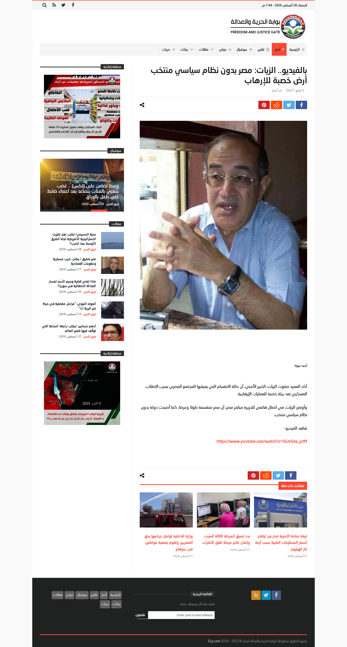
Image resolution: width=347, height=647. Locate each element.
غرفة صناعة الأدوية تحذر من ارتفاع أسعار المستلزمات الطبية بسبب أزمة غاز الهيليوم (281, 542)
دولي (69, 595)
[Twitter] (63, 5)
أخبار (274, 90)
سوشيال (82, 595)
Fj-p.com (214, 641)
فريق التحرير (112, 203)
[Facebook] (72, 5)
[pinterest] (264, 105)
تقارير (94, 595)
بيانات (116, 604)
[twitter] (289, 105)
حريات (105, 604)
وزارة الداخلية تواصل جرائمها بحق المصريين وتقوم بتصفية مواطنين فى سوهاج (168, 542)
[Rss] (54, 5)
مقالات (57, 595)
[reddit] (276, 105)
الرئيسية (115, 595)
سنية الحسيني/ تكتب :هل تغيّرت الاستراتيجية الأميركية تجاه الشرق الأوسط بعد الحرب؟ (73, 238)
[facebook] (301, 105)
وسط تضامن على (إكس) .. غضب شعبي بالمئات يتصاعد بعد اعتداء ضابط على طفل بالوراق (83, 191)
